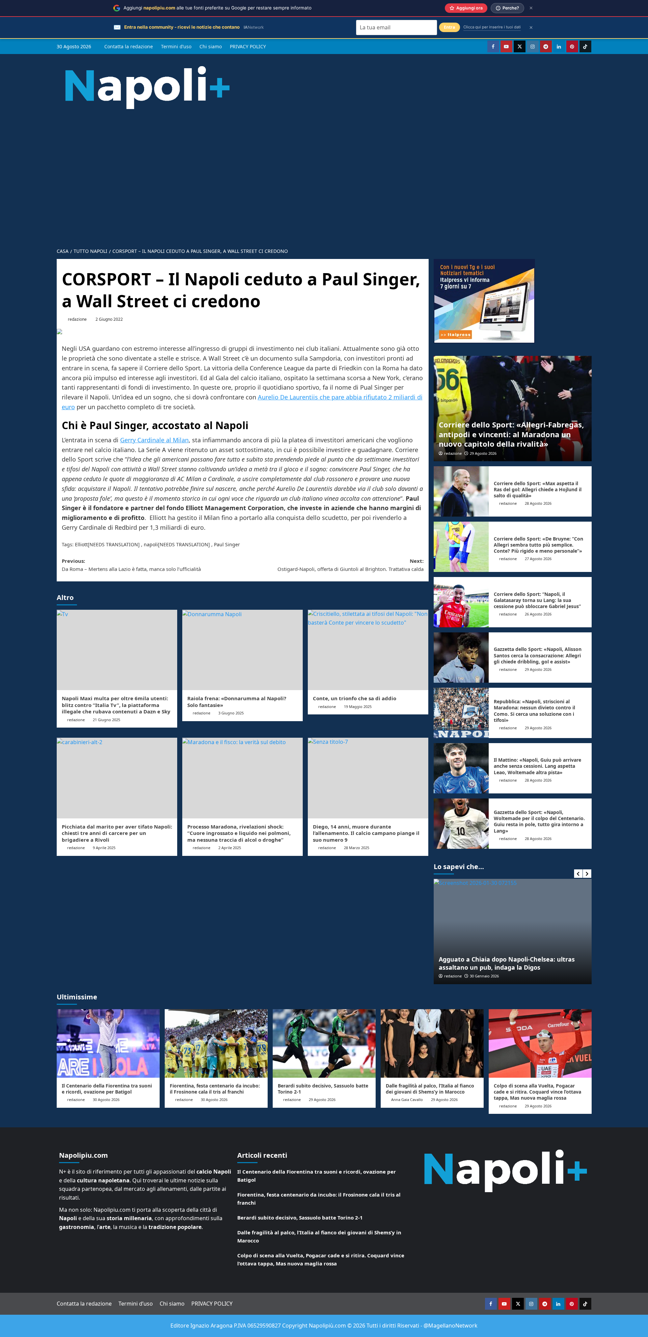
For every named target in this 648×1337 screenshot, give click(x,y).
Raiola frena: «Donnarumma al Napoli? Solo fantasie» (236, 701)
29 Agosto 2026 (483, 453)
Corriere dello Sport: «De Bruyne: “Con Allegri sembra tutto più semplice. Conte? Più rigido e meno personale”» (538, 544)
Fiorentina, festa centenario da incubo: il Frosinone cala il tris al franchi (215, 1088)
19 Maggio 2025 (358, 706)
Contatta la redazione (128, 46)
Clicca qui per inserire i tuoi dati (492, 27)
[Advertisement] (324, 193)
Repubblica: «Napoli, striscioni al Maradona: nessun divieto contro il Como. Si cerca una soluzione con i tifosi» (534, 710)
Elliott (81, 544)
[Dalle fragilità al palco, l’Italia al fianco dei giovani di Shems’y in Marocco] (432, 1043)
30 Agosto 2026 (106, 1099)
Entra (449, 27)
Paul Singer (227, 544)
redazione (77, 319)
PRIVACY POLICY (248, 46)
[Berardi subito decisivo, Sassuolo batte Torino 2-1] (324, 1043)
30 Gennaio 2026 (484, 975)
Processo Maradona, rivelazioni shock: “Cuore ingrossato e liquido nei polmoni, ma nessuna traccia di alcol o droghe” (239, 833)
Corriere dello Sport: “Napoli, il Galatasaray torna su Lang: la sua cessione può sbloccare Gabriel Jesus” (537, 600)
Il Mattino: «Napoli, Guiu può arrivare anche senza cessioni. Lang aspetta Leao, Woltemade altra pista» (537, 766)
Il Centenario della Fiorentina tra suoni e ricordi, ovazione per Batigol (107, 1088)
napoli (151, 544)
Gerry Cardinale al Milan (154, 440)
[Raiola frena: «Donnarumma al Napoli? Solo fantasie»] (242, 650)
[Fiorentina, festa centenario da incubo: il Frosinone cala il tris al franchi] (216, 1043)
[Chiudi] (531, 7)
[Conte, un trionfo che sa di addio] (368, 650)
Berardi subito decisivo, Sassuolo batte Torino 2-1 (323, 1088)
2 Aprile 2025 (229, 847)
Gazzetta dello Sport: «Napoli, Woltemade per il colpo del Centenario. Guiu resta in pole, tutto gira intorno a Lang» (539, 821)
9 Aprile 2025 (104, 847)
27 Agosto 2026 (538, 558)
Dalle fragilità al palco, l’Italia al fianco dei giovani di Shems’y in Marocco (430, 1088)
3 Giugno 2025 (231, 712)
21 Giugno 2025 (106, 719)
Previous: (131, 564)
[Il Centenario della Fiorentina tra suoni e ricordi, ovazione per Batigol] (108, 1043)
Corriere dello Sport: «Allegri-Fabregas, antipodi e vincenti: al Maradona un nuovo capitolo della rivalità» (511, 434)
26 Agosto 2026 (538, 614)
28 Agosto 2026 (538, 503)
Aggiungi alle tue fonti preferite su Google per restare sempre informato (218, 7)
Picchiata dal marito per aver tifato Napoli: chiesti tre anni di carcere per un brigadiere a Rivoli (117, 833)
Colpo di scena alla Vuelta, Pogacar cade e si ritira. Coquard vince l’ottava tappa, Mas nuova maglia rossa (537, 1091)
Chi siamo (210, 46)
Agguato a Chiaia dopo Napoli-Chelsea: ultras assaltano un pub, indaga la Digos (507, 963)
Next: (350, 564)
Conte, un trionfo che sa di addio (354, 698)
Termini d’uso (176, 46)
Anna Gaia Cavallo (407, 1099)
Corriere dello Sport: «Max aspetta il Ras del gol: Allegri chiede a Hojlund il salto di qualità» (538, 489)
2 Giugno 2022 (109, 319)
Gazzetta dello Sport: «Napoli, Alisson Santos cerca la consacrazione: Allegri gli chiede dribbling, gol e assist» (538, 655)
